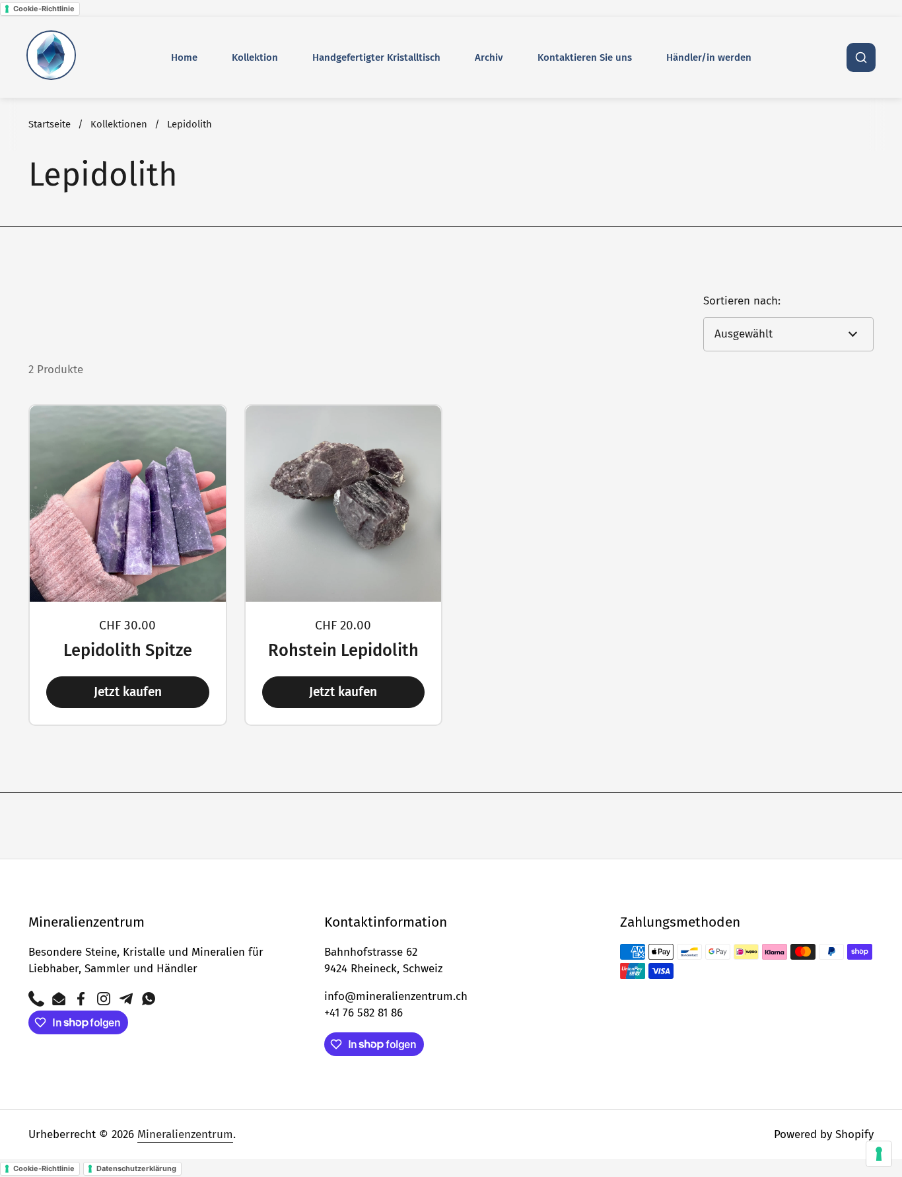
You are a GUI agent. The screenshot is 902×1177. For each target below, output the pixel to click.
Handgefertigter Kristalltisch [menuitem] (376, 57)
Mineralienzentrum (185, 1134)
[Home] (51, 57)
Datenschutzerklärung (136, 1168)
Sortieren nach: (742, 301)
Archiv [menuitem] (489, 57)
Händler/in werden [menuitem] (708, 57)
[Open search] (861, 57)
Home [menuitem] (184, 57)
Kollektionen (118, 124)
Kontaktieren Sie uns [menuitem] (585, 57)
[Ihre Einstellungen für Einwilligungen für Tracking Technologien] (878, 1153)
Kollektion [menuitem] (255, 57)
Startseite (49, 124)
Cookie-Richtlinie (44, 8)
